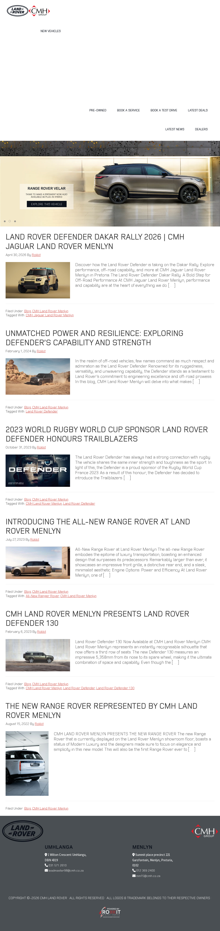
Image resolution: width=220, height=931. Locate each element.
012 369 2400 (145, 870)
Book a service (128, 110)
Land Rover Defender (42, 411)
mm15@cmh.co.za (148, 876)
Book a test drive (164, 110)
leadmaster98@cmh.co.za (66, 870)
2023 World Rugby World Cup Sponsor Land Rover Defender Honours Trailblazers (107, 434)
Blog (27, 311)
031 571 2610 (58, 865)
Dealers (201, 129)
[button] (4, 221)
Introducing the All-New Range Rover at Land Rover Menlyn (98, 526)
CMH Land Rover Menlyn (50, 311)
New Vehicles (51, 31)
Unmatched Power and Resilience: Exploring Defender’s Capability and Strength (94, 338)
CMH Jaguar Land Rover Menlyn (50, 315)
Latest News (174, 129)
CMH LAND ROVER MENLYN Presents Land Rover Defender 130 (97, 618)
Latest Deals (198, 110)
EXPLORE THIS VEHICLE (46, 204)
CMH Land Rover (17, 10)
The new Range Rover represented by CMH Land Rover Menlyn (101, 710)
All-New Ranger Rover (42, 595)
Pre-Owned (97, 110)
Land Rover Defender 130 (115, 688)
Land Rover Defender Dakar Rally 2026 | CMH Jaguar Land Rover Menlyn (95, 241)
